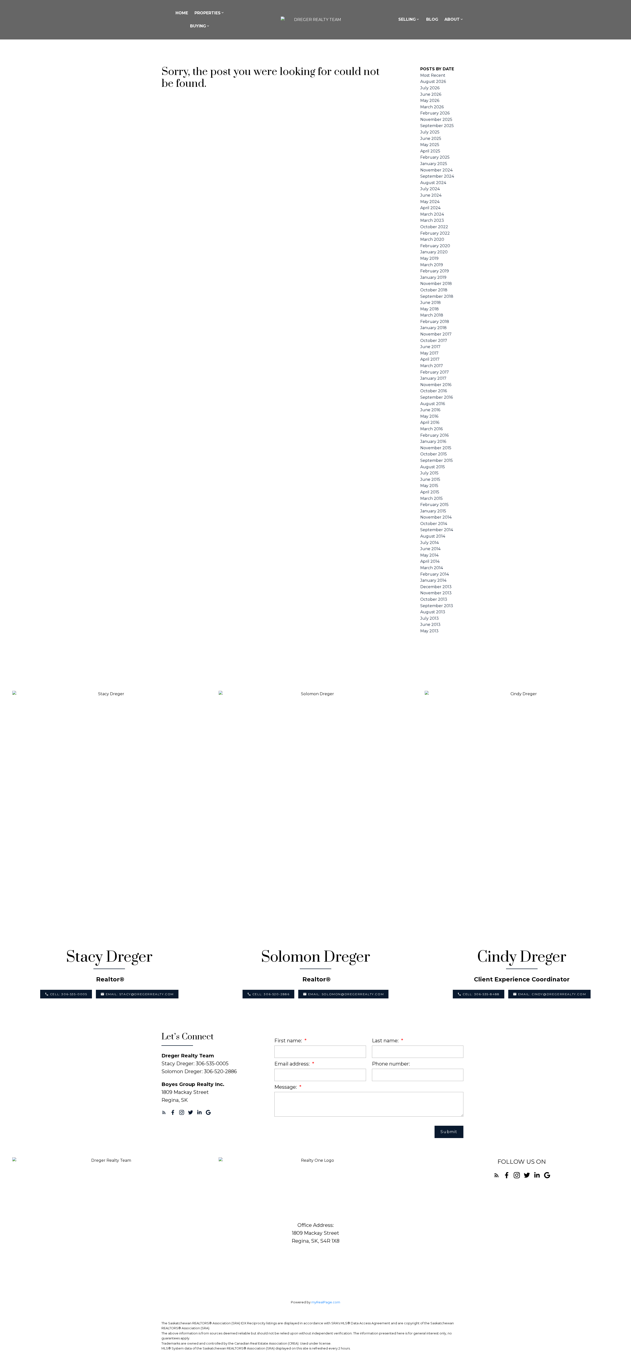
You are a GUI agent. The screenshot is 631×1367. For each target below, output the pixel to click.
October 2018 (433, 290)
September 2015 (436, 460)
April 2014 (429, 561)
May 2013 (429, 631)
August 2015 (432, 467)
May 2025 (429, 144)
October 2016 (433, 391)
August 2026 (433, 81)
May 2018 (429, 309)
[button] (66, 994)
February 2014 (434, 574)
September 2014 (436, 529)
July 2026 (429, 88)
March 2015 (431, 498)
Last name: (386, 1041)
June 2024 (430, 195)
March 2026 (432, 107)
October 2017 (433, 340)
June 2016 (430, 410)
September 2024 (437, 176)
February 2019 (434, 271)
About (452, 19)
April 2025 (430, 151)
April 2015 (429, 492)
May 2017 (429, 353)
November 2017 (436, 334)
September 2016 (436, 397)
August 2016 (432, 403)
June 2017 (430, 346)
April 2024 (430, 208)
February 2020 (435, 245)
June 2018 (430, 302)
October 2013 (433, 599)
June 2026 (430, 94)
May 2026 (429, 100)
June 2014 (430, 548)
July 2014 (429, 542)
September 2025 (437, 125)
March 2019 (431, 264)
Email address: (292, 1064)
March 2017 (431, 365)
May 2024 (429, 201)
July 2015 (429, 473)
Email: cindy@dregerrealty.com (552, 994)
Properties (207, 13)
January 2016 (433, 441)
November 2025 (436, 119)
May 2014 (429, 555)
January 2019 (433, 277)
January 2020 (434, 252)
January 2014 (433, 580)
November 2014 (436, 517)
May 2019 (429, 258)
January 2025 (433, 163)
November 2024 (436, 170)
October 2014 (433, 523)
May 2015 (429, 485)
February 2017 (434, 372)
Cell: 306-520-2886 (271, 994)
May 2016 (429, 416)
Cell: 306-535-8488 (481, 994)
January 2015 (433, 511)
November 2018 (436, 283)
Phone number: (391, 1064)
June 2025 (430, 138)
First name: (288, 1041)
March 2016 (431, 429)
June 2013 (430, 624)
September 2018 (436, 296)
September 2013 (436, 605)
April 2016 (429, 422)
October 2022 (434, 227)
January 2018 (433, 327)
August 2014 (432, 536)
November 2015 (435, 448)
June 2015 (430, 479)
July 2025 (429, 132)
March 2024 (432, 214)
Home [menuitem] (181, 13)
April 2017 (429, 359)
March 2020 (432, 239)
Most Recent (432, 75)
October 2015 (433, 454)
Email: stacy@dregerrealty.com (140, 994)
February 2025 (435, 157)
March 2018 (431, 315)
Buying (198, 26)
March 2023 (432, 220)
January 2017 (433, 378)
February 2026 (435, 113)
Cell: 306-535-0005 (68, 994)
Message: (286, 1087)
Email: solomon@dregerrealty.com (346, 994)
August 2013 (432, 612)
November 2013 (436, 593)
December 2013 (436, 586)
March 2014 (431, 567)
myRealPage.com (325, 1302)
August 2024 (433, 182)
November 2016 (435, 384)
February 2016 (434, 435)
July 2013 (429, 618)
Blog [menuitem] (432, 19)
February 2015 (434, 504)
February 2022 (435, 233)
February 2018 (434, 321)
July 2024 (430, 189)
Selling (407, 19)
